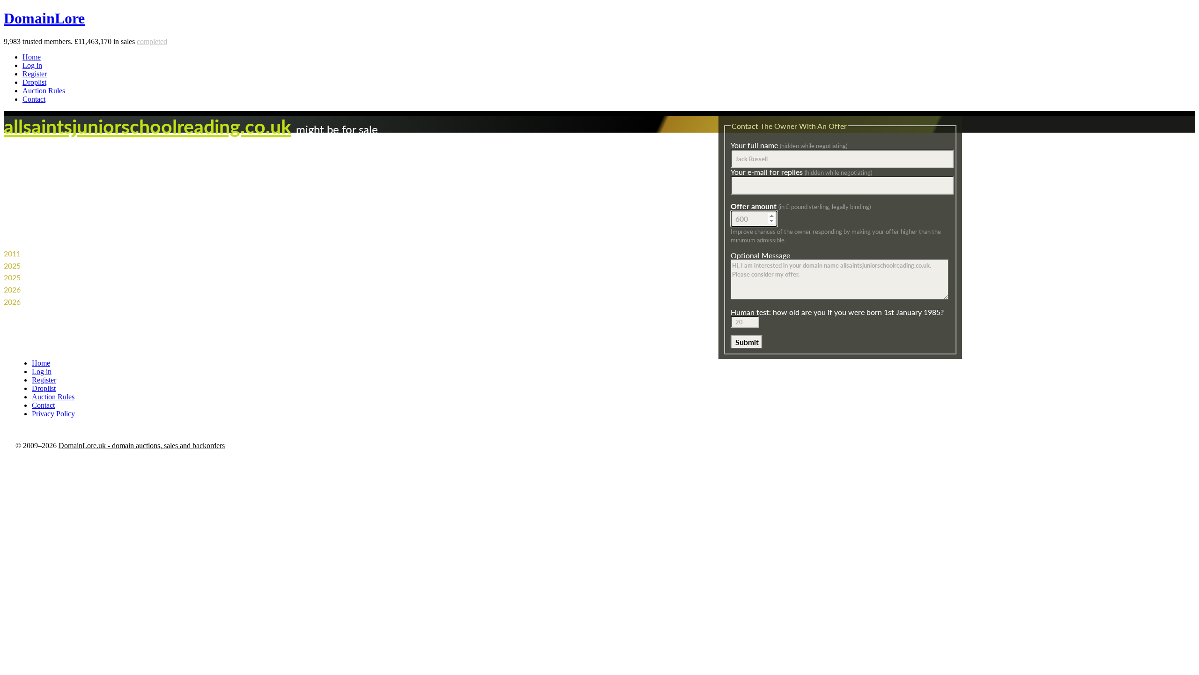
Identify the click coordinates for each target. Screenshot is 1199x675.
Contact (33, 99)
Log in (32, 65)
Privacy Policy (53, 414)
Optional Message (760, 255)
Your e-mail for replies (801, 171)
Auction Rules (43, 91)
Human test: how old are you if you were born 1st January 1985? (837, 312)
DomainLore (44, 18)
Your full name (789, 145)
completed (152, 41)
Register (34, 74)
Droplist (34, 82)
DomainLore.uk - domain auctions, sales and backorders (142, 446)
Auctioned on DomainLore (65, 289)
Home (31, 57)
